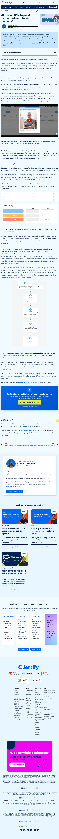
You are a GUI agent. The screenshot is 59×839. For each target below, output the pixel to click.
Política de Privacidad (49, 696)
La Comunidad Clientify (38, 702)
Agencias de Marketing (17, 703)
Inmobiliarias (17, 715)
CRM (6, 11)
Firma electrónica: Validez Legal (48, 713)
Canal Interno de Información (48, 710)
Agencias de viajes (18, 706)
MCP (36, 692)
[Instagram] (35, 830)
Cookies (46, 700)
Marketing (28, 694)
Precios (37, 690)
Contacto (37, 729)
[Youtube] (28, 830)
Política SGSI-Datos (49, 702)
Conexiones (38, 717)
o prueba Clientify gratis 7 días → (29, 406)
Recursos (37, 694)
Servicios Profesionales (17, 712)
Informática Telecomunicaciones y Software (19, 699)
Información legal (48, 698)
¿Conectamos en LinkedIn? (14, 486)
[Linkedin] (31, 830)
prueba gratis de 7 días (28, 430)
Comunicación (29, 690)
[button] (23, 2)
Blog (36, 706)
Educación (16, 692)
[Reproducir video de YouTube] (29, 120)
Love (36, 696)
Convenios (29, 717)
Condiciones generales (49, 690)
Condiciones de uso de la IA (50, 693)
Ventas (28, 692)
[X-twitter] (24, 830)
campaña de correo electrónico (27, 382)
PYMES (15, 690)
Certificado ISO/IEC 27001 (49, 706)
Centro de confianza (49, 704)
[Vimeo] (38, 830)
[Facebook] (21, 830)
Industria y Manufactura (17, 695)
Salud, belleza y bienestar (18, 709)
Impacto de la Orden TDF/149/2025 (49, 717)
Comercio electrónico (17, 718)
